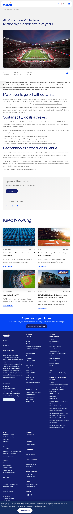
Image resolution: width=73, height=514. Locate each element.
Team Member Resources (32, 462)
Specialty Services (54, 368)
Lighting (51, 403)
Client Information (30, 444)
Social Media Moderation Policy (11, 396)
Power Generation (30, 372)
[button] (63, 4)
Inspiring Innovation (8, 491)
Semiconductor (30, 377)
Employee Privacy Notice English (11, 391)
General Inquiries (30, 486)
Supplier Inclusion (30, 454)
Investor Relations (7, 470)
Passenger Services (54, 361)
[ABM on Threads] (35, 495)
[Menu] (68, 4)
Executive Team (7, 465)
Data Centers (29, 351)
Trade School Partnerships (9, 453)
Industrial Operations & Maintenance (58, 401)
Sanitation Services (54, 363)
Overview (28, 336)
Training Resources (31, 464)
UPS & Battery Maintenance (56, 427)
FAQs (4, 446)
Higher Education (30, 360)
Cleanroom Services (54, 344)
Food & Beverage (30, 353)
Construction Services (55, 349)
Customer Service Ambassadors (57, 353)
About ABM (6, 463)
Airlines (28, 341)
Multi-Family (29, 370)
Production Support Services (57, 425)
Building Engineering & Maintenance (58, 384)
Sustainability (29, 399)
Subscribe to (36, 326)
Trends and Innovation (8, 498)
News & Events (6, 477)
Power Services (53, 422)
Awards (4, 475)
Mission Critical (30, 397)
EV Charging (52, 396)
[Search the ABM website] (57, 4)
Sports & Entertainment (32, 380)
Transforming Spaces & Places (10, 484)
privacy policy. (42, 506)
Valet (50, 370)
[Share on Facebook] (12, 205)
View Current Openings (8, 437)
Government (29, 356)
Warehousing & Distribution (33, 382)
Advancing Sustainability (9, 489)
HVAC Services (53, 398)
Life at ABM (6, 439)
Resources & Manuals (31, 452)
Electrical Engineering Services (57, 387)
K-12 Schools (29, 365)
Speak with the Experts (32, 484)
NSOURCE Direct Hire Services (57, 415)
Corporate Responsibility (9, 472)
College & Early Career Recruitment (12, 451)
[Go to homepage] (7, 4)
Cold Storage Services (55, 346)
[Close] (70, 503)
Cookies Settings (9, 400)
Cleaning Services (54, 341)
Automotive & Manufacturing (33, 346)
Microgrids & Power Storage (56, 406)
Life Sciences (29, 368)
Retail (27, 375)
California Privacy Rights (9, 388)
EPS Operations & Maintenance (57, 394)
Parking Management (55, 358)
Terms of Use (6, 386)
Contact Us (11, 191)
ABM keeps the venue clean (57, 101)
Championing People (8, 486)
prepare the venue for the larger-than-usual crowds (47, 104)
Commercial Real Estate (32, 348)
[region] (36, 507)
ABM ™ (30, 394)
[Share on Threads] (7, 205)
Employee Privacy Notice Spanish (11, 393)
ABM (33, 390)
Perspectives (7, 10)
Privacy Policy (6, 383)
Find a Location (7, 343)
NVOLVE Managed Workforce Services (59, 420)
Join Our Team (6, 345)
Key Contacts (29, 466)
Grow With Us (6, 449)
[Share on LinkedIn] (17, 205)
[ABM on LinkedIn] (28, 495)
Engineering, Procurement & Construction (56, 390)
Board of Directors (7, 467)
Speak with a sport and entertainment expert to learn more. (20, 170)
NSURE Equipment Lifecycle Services (59, 418)
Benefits (5, 444)
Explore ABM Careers (8, 434)
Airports (28, 344)
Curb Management (54, 351)
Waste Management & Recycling (57, 373)
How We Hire (6, 441)
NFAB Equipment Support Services (58, 408)
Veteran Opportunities (8, 456)
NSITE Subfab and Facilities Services (58, 413)
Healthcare (29, 358)
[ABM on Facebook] (31, 495)
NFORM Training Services (55, 410)
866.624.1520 (9, 350)
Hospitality (29, 363)
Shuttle (51, 365)
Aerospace (29, 339)
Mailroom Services (54, 356)
